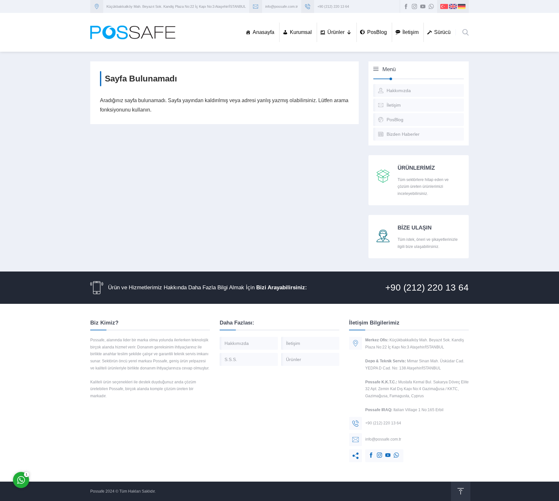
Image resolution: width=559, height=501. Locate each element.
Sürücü (442, 32)
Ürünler (336, 32)
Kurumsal (301, 32)
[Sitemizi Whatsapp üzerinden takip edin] (431, 6)
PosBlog (377, 32)
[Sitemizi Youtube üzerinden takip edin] (422, 6)
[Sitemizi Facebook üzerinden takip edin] (406, 6)
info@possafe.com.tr (281, 6)
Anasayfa (263, 32)
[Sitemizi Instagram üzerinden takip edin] (414, 6)
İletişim (410, 32)
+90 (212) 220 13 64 (333, 6)
